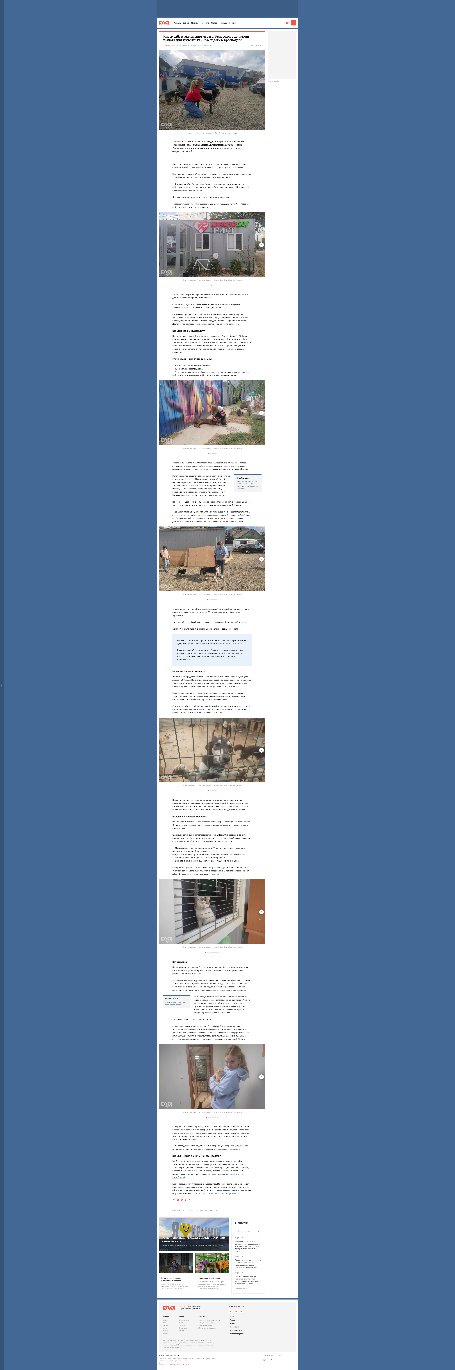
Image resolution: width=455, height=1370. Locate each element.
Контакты (185, 1364)
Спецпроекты (236, 1330)
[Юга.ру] (164, 22)
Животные (204, 1210)
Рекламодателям (174, 1364)
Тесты (232, 1320)
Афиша (177, 22)
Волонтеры (194, 1210)
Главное (166, 1316)
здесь (178, 1347)
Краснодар (213, 1210)
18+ (287, 23)
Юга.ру (182, 1307)
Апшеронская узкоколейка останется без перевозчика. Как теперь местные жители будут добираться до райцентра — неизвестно (248, 1246)
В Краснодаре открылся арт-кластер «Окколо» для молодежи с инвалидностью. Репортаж (247, 485)
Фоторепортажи (237, 1334)
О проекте (162, 1364)
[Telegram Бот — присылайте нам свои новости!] (241, 1311)
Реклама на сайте (273, 81)
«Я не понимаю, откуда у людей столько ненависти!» (193, 1239)
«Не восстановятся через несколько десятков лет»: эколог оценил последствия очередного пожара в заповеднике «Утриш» (246, 1281)
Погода (223, 22)
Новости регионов (245, 1231)
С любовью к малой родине (209, 1278)
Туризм (201, 1316)
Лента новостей (240, 1289)
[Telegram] (236, 1311)
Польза (233, 1323)
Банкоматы (182, 1331)
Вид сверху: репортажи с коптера (209, 1320)
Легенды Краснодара (205, 1323)
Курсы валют (183, 1328)
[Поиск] (293, 22)
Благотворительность (180, 1210)
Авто (232, 1316)
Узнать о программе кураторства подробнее (215, 1193)
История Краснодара (205, 1325)
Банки (186, 22)
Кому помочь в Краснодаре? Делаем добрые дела (175, 1003)
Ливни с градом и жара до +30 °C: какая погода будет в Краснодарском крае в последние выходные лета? (248, 1264)
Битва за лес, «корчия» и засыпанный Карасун (171, 1279)
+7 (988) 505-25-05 (233, 643)
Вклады (181, 1323)
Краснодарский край (189, 45)
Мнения (194, 22)
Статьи (214, 22)
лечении (215, 874)
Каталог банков (184, 1320)
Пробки (232, 22)
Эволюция (234, 1327)
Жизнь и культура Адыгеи (207, 1328)
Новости (205, 22)
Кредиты (182, 1325)
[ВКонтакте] (231, 1311)
